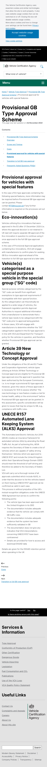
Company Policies (9, 760)
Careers (20, 52)
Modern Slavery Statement (13, 753)
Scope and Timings (14, 144)
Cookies (5, 52)
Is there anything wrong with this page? (23, 614)
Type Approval (9, 643)
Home (4, 92)
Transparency (25, 760)
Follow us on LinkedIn (9, 59)
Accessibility (7, 756)
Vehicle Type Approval (18, 92)
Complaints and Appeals (33, 49)
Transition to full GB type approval (20, 161)
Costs (9, 149)
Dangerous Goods (10, 657)
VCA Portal (5, 49)
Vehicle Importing (10, 662)
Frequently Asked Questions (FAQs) (21, 166)
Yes (28, 610)
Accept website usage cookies (22, 34)
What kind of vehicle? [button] (16, 74)
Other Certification (11, 652)
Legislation (7, 666)
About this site (9, 724)
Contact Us (21, 49)
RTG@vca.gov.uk (16, 206)
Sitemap (38, 760)
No (34, 610)
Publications (13, 52)
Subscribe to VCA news (23, 56)
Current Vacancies (30, 52)
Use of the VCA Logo (12, 680)
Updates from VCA (8, 56)
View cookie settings (14, 41)
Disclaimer (31, 753)
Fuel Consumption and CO (15, 671)
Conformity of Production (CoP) (17, 648)
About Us (13, 49)
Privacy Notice (22, 756)
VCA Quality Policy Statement (16, 685)
